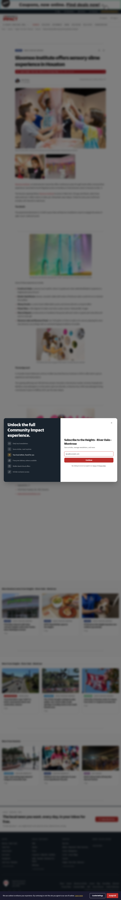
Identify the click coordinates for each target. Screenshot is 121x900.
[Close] (111, 423)
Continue (89, 460)
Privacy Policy (102, 466)
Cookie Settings (97, 896)
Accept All (112, 896)
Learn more (79, 896)
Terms (94, 466)
